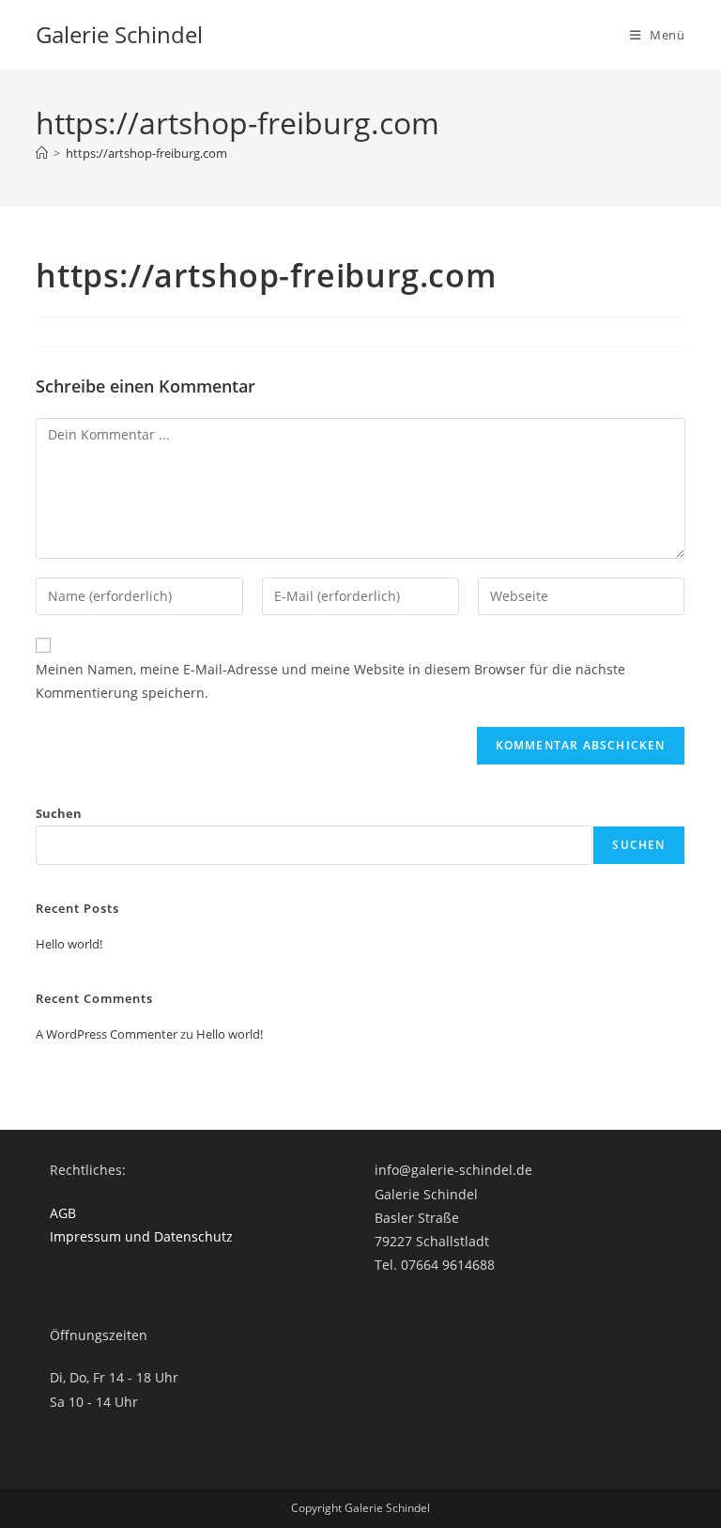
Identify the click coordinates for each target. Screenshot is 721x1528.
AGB (63, 1213)
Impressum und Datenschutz (141, 1236)
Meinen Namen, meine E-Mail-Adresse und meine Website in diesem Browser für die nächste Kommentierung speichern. (330, 681)
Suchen (59, 813)
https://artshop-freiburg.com (146, 153)
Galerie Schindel (119, 34)
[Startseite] (42, 153)
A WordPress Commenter (106, 1034)
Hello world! (69, 943)
